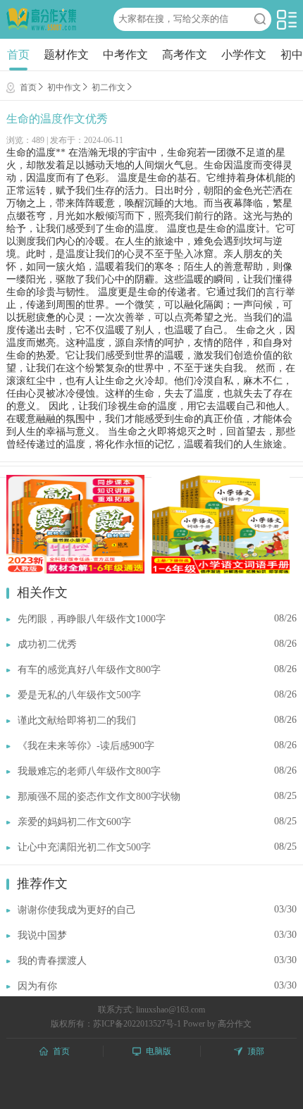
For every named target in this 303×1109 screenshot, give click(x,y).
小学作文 (243, 55)
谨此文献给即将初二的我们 (77, 720)
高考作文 (184, 55)
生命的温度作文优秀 (57, 119)
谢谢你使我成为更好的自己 (77, 910)
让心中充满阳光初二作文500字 (84, 847)
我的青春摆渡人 (52, 960)
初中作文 (64, 87)
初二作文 (108, 87)
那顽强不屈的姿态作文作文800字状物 (99, 796)
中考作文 (125, 55)
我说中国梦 (42, 935)
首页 (18, 55)
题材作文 (66, 55)
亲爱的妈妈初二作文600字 (74, 822)
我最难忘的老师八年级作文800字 (89, 771)
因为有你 (37, 986)
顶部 (255, 1051)
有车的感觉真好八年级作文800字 (89, 669)
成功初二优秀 (47, 644)
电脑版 (158, 1051)
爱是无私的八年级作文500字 (79, 695)
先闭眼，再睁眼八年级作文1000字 (92, 619)
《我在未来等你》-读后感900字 (86, 746)
